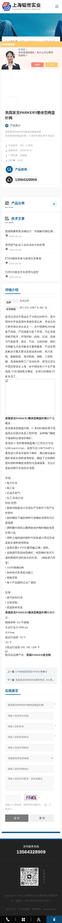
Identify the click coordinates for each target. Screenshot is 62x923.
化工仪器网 (24, 909)
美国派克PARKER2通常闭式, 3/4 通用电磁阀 (38, 680)
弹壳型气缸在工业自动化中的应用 (25, 244)
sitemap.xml (49, 909)
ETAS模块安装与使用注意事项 (23, 258)
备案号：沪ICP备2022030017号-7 (33, 900)
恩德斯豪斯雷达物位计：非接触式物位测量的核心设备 (31, 231)
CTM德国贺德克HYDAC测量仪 (31, 671)
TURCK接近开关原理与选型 (21, 272)
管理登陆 (36, 909)
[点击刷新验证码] (30, 798)
